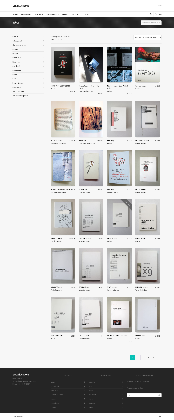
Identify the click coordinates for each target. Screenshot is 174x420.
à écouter (92, 382)
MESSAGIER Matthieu (142, 140)
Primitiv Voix (63, 143)
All (61, 39)
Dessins (15, 49)
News (91, 399)
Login (160, 5)
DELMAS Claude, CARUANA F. (60, 189)
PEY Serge (82, 140)
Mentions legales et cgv (135, 388)
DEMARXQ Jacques (141, 287)
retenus (91, 407)
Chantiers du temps (86, 91)
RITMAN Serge (84, 287)
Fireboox (15, 53)
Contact (53, 407)
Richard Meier (55, 386)
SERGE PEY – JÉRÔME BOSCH (61, 86)
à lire (90, 386)
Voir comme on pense (58, 192)
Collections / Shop (57, 395)
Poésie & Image (140, 143)
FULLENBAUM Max (57, 336)
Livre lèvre (54, 143)
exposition (92, 395)
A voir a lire (54, 390)
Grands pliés (16, 58)
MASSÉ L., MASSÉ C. (57, 238)
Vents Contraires (84, 241)
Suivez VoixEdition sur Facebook (138, 381)
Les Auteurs (55, 403)
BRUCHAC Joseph (85, 238)
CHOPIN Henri (140, 336)
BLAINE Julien (140, 238)
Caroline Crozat (140, 86)
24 (55, 39)
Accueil (53, 382)
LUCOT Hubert (84, 336)
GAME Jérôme (112, 238)
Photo (14, 75)
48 (58, 39)
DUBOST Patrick (56, 287)
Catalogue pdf (17, 41)
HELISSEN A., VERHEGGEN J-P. (117, 336)
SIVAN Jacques (112, 287)
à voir (91, 390)
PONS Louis (83, 189)
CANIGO (15, 37)
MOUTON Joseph (56, 140)
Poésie (53, 89)
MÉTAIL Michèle (140, 189)
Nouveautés (16, 70)
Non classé (16, 66)
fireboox (53, 399)
